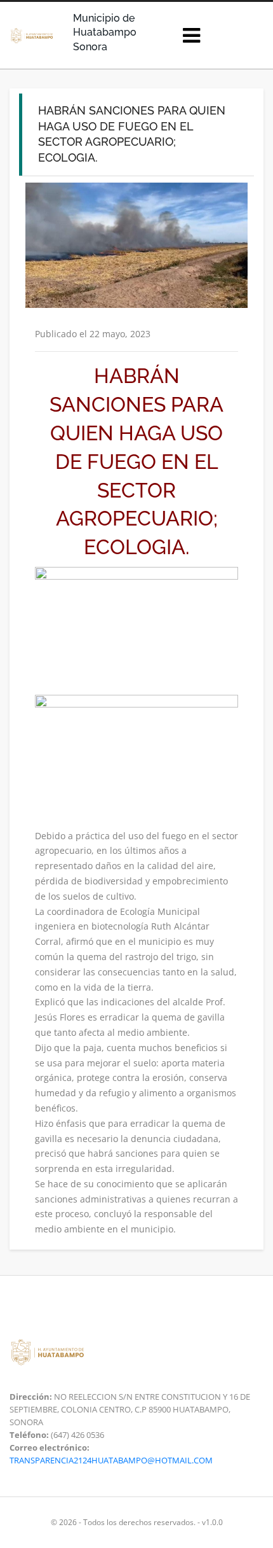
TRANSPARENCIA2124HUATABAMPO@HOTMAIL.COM (111, 1460)
